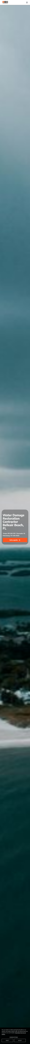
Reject (7, 1040)
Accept (20, 1040)
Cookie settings (14, 1037)
